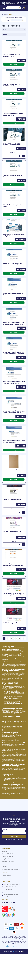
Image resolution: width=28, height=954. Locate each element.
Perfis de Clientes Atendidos (10, 864)
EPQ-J (3, 721)
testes (16, 793)
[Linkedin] (11, 902)
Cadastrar (14, 836)
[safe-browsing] (9, 915)
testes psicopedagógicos (20, 664)
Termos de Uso (6, 875)
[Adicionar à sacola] (23, 156)
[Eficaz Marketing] (15, 951)
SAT (3, 726)
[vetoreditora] (14, 3)
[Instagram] (4, 902)
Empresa (4, 851)
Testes (10, 14)
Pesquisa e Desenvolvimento (10, 859)
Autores (4, 866)
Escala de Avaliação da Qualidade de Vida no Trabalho (13, 748)
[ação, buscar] (19, 7)
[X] (14, 902)
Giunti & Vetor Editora (8, 853)
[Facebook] (2, 902)
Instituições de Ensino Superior (11, 869)
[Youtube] (9, 902)
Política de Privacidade (8, 878)
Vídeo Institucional (7, 856)
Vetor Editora (6, 661)
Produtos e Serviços (8, 861)
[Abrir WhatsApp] (24, 950)
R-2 (2, 739)
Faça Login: (13, 64)
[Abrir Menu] (3, 8)
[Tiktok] (7, 902)
